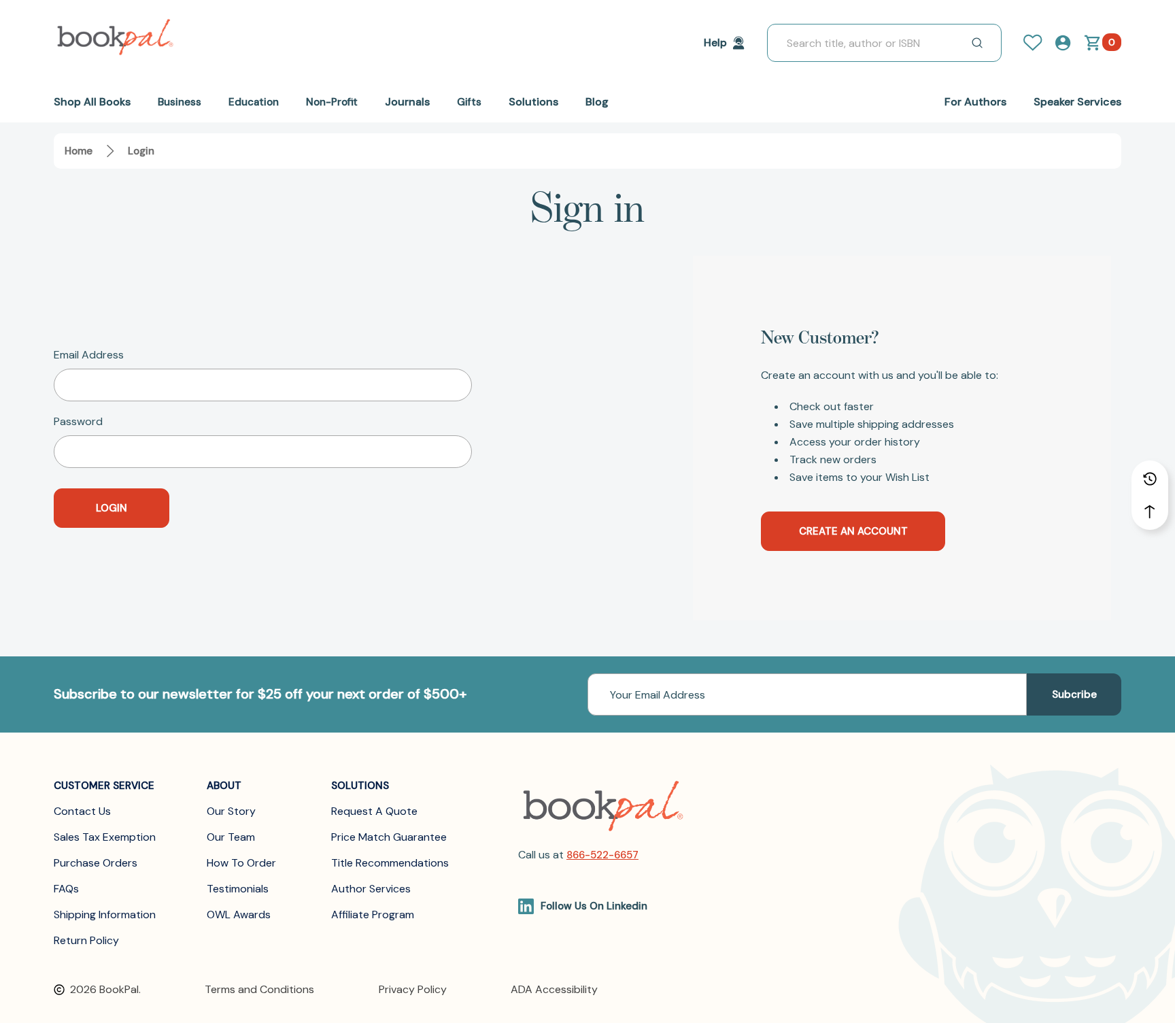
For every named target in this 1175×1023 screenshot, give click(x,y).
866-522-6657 (602, 855)
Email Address (89, 355)
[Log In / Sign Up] (1038, 42)
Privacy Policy (413, 989)
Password (78, 422)
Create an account (853, 531)
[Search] (977, 42)
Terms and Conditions (259, 989)
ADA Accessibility (554, 989)
